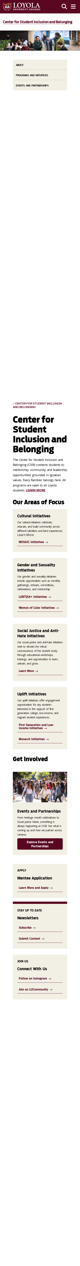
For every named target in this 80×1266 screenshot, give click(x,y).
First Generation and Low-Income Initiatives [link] (36, 726)
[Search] (64, 6)
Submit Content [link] (29, 938)
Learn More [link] (26, 671)
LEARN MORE (35, 490)
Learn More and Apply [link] (34, 888)
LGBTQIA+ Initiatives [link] (33, 597)
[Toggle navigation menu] (73, 6)
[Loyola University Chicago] (21, 7)
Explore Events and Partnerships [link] (40, 844)
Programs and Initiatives (32, 75)
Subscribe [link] (25, 927)
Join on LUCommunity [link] (33, 989)
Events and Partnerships (32, 85)
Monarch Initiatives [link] (32, 739)
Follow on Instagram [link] (33, 978)
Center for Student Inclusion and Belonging (37, 22)
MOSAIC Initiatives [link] (31, 542)
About (19, 65)
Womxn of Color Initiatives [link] (37, 608)
